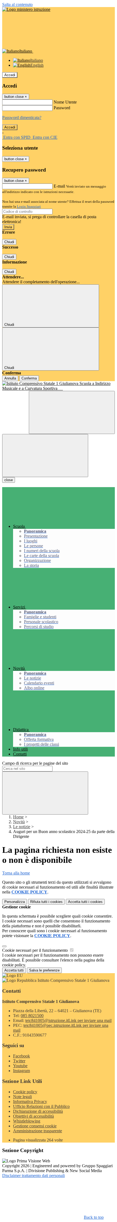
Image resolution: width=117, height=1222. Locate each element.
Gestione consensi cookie (35, 1126)
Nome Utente (65, 102)
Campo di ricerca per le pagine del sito (35, 763)
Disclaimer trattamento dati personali (33, 1175)
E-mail (59, 186)
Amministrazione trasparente (37, 1130)
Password (62, 107)
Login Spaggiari (29, 206)
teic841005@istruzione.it (68, 1020)
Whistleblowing (26, 1121)
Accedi (9, 75)
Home (18, 817)
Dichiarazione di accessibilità (38, 1111)
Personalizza (14, 902)
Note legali (22, 1096)
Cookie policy (25, 1091)
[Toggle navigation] (45, 455)
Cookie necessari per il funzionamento (35, 950)
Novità (19, 821)
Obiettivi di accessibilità (33, 1116)
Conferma (29, 378)
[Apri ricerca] (72, 412)
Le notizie (21, 826)
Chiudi (9, 242)
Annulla (10, 378)
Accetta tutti (85, 902)
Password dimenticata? (21, 117)
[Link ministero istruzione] (26, 9)
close (8, 480)
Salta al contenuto (17, 4)
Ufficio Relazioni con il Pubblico (41, 1106)
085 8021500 (32, 1015)
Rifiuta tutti (46, 902)
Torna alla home (16, 873)
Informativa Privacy (30, 1101)
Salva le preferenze (44, 970)
